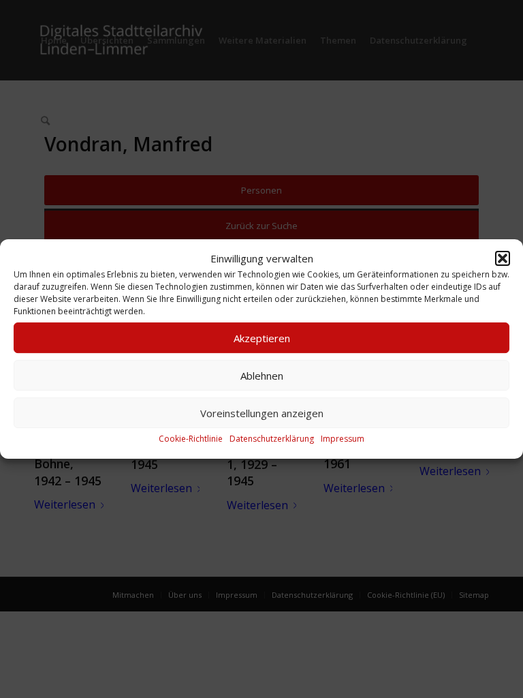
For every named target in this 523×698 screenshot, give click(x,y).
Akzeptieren (262, 338)
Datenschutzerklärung (271, 439)
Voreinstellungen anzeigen (261, 413)
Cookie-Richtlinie (191, 439)
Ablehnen (261, 375)
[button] (502, 258)
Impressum (342, 439)
